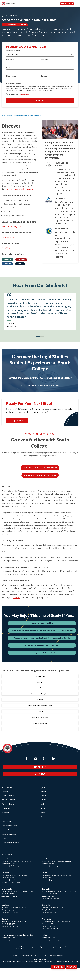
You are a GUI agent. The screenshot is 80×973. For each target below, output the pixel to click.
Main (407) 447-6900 (8, 924)
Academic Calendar (8, 800)
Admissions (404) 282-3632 (50, 866)
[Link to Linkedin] (54, 758)
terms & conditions (24, 94)
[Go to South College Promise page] (48, 164)
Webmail (44, 800)
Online (20, 264)
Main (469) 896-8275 (48, 877)
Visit (42, 804)
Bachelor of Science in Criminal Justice (40, 467)
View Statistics (8, 237)
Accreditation (40, 688)
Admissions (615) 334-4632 (50, 912)
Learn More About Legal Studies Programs (40, 385)
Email (8, 67)
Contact (44, 817)
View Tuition (7, 248)
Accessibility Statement (29, 955)
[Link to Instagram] (44, 758)
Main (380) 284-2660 (8, 877)
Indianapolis (7, 889)
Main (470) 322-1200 (48, 864)
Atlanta (45, 858)
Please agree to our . (19, 94)
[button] (38, 336)
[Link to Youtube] (35, 758)
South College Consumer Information (40, 705)
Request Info (67, 4)
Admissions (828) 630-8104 (10, 866)
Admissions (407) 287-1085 (10, 926)
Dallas (44, 872)
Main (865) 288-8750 (48, 938)
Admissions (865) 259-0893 (50, 940)
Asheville (7, 260)
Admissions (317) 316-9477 (10, 896)
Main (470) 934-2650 (8, 910)
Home (3, 116)
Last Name (45, 59)
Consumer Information (9, 834)
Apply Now (40, 774)
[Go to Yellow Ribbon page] (48, 230)
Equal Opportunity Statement (57, 955)
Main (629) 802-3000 (48, 910)
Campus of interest (13, 50)
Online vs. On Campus (40, 723)
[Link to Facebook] (26, 758)
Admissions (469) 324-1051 (50, 880)
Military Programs (40, 729)
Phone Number (11, 76)
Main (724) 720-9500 (48, 926)
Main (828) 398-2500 (8, 864)
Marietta (5, 905)
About (4, 838)
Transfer (40, 711)
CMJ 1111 (16, 597)
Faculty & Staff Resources (10, 843)
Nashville (7, 264)
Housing (40, 699)
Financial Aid (40, 682)
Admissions (6, 791)
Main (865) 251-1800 (48, 896)
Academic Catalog (8, 804)
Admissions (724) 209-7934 (50, 928)
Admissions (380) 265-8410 (10, 880)
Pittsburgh (46, 919)
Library (43, 791)
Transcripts (6, 812)
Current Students (7, 821)
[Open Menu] (77, 4)
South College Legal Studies (13, 226)
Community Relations (9, 830)
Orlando (5, 919)
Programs (9, 116)
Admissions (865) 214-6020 (50, 898)
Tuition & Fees (40, 676)
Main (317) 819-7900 (8, 894)
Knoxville (21, 260)
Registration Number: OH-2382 (11, 882)
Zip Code (44, 76)
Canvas (43, 795)
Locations (5, 817)
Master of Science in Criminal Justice (40, 475)
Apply (43, 808)
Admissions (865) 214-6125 (10, 940)
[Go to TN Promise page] (48, 200)
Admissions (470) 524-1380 (10, 912)
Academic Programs (9, 795)
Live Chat (60, 967)
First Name (10, 59)
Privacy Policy (17, 955)
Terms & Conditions (42, 955)
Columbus (6, 872)
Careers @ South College (10, 825)
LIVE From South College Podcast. (19, 189)
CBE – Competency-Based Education (17, 935)
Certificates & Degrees (40, 717)
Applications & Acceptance (40, 694)
